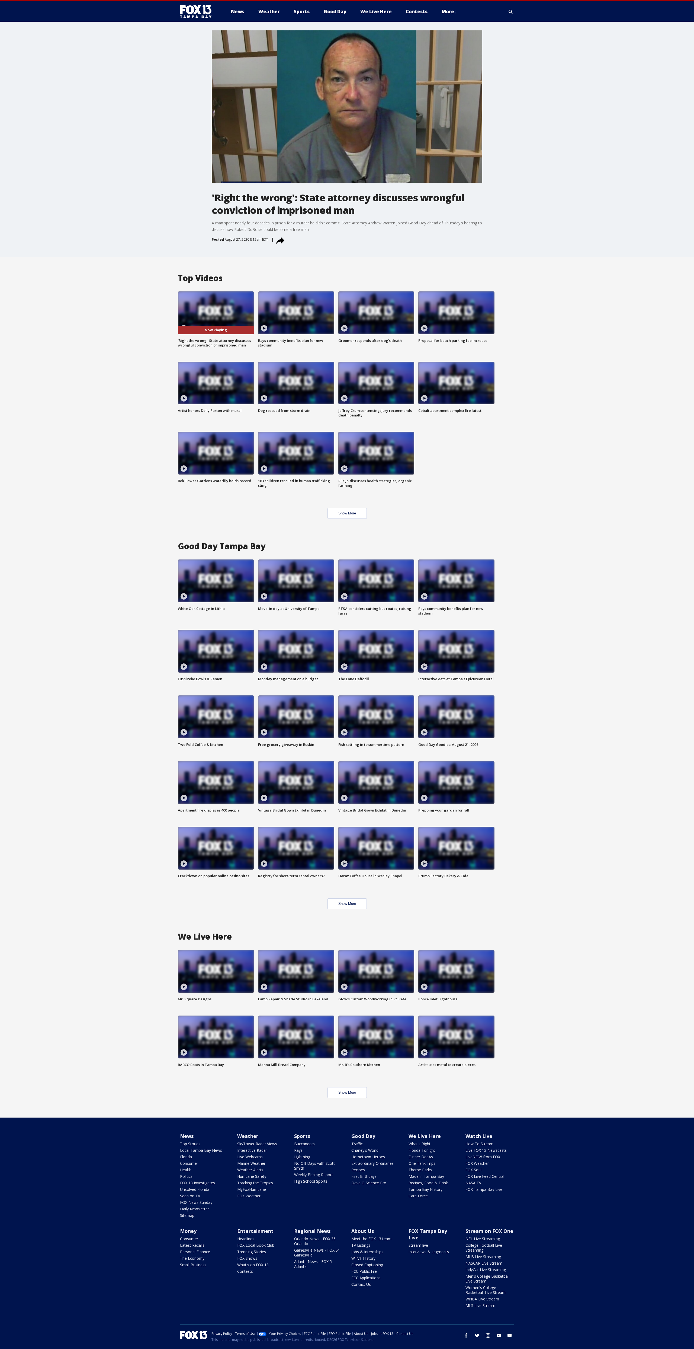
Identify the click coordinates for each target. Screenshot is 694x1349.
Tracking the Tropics (255, 1182)
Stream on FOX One (489, 1231)
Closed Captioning (367, 1264)
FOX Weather (249, 1195)
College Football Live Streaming (483, 1248)
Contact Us (361, 1284)
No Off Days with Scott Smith (314, 1166)
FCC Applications (366, 1277)
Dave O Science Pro (368, 1182)
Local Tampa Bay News (201, 1150)
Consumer (189, 1163)
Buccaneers (304, 1143)
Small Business (193, 1264)
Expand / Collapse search (510, 12)
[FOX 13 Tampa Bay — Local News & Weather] (198, 11)
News (187, 1136)
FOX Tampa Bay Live (483, 1189)
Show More (347, 513)
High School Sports (310, 1181)
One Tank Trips (422, 1163)
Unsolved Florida (194, 1189)
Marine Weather (251, 1163)
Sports (302, 1136)
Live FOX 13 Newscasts (486, 1150)
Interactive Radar (252, 1150)
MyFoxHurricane (251, 1189)
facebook (466, 1335)
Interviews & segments (429, 1251)
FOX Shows (247, 1258)
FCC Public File (364, 1271)
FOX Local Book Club (255, 1245)
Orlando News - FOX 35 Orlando (315, 1241)
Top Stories (190, 1143)
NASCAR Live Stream (483, 1263)
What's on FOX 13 (253, 1264)
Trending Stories (251, 1251)
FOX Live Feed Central (484, 1176)
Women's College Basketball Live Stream (485, 1290)
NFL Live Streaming (482, 1238)
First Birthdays (364, 1176)
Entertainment (255, 1231)
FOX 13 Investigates (197, 1182)
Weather (247, 1136)
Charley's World (364, 1150)
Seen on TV (190, 1195)
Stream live (418, 1245)
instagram (488, 1335)
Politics (186, 1176)
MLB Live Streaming (483, 1256)
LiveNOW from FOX (482, 1156)
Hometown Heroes (368, 1156)
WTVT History (363, 1258)
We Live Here (425, 1136)
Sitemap (187, 1215)
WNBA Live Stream (482, 1299)
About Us (362, 1231)
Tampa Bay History (425, 1189)
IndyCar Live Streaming (485, 1269)
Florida (186, 1156)
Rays (298, 1150)
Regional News (312, 1231)
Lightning (302, 1156)
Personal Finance (195, 1251)
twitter (477, 1335)
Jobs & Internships (367, 1251)
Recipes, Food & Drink (428, 1182)
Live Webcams (250, 1156)
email (509, 1335)
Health (185, 1169)
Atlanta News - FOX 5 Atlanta (313, 1264)
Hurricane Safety (251, 1176)
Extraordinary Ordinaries (372, 1163)
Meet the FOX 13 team (371, 1238)
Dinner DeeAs (421, 1156)
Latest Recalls (192, 1245)
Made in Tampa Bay (426, 1176)
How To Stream (479, 1143)
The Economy (192, 1258)
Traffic (357, 1143)
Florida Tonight (422, 1150)
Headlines (245, 1238)
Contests (245, 1271)
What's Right (419, 1143)
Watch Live (478, 1136)
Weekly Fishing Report (313, 1174)
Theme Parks (420, 1169)
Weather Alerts (250, 1169)
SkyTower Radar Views (257, 1143)
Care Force (418, 1195)
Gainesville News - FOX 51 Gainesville (317, 1253)
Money (188, 1231)
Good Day (363, 1136)
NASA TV (473, 1182)
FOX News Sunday (196, 1202)
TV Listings (360, 1245)
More (448, 11)
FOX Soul (473, 1169)
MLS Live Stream (480, 1305)
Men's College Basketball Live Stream (487, 1279)
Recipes (358, 1169)
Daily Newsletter (194, 1208)
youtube (498, 1335)
